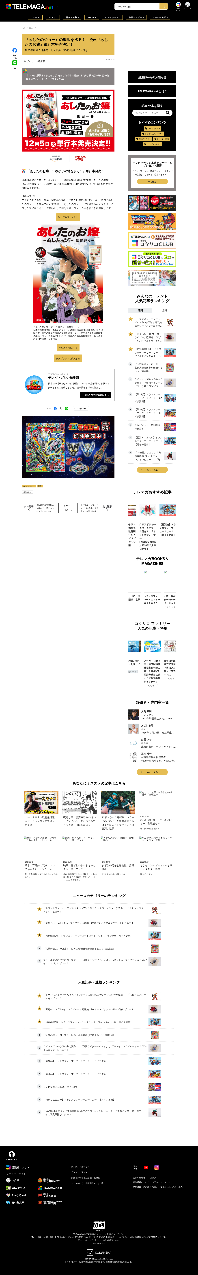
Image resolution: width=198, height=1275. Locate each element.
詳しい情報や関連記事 (96, 394)
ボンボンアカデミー (80, 1166)
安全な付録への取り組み (171, 1186)
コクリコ (131, 686)
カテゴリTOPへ (68, 507)
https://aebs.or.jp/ (99, 1243)
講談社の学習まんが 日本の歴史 (85, 1177)
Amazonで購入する (68, 347)
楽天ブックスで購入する (68, 358)
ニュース (35, 17)
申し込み (152, 181)
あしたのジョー (28, 486)
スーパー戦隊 (159, 17)
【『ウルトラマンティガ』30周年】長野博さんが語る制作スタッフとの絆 (89, 508)
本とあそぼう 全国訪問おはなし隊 (87, 1183)
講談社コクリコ (171, 682)
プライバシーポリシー (162, 1182)
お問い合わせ (139, 1177)
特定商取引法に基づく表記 (145, 1186)
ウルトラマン (111, 17)
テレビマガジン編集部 (33, 61)
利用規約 (152, 1177)
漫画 (39, 486)
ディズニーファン (79, 1172)
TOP (23, 27)
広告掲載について (141, 1182)
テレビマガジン (154, 144)
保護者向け (27, 492)
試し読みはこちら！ (68, 217)
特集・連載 (71, 17)
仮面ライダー (135, 17)
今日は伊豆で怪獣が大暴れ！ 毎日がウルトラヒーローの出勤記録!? (45, 508)
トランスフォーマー (154, 133)
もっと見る (152, 469)
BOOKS (92, 17)
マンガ (52, 17)
